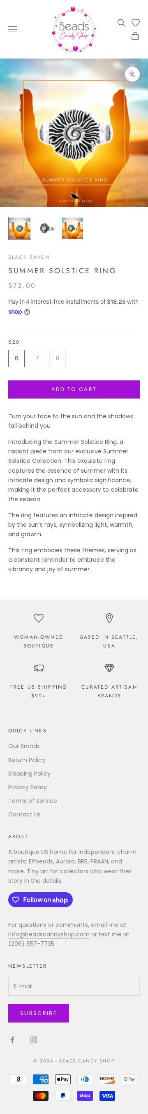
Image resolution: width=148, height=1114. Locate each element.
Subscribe (38, 1013)
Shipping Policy (29, 773)
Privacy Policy (27, 787)
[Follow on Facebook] (12, 1040)
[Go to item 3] (72, 228)
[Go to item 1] (19, 228)
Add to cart (74, 389)
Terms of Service (32, 801)
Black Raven (29, 257)
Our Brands (24, 746)
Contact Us (24, 814)
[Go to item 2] (46, 228)
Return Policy (26, 760)
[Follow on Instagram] (34, 1040)
